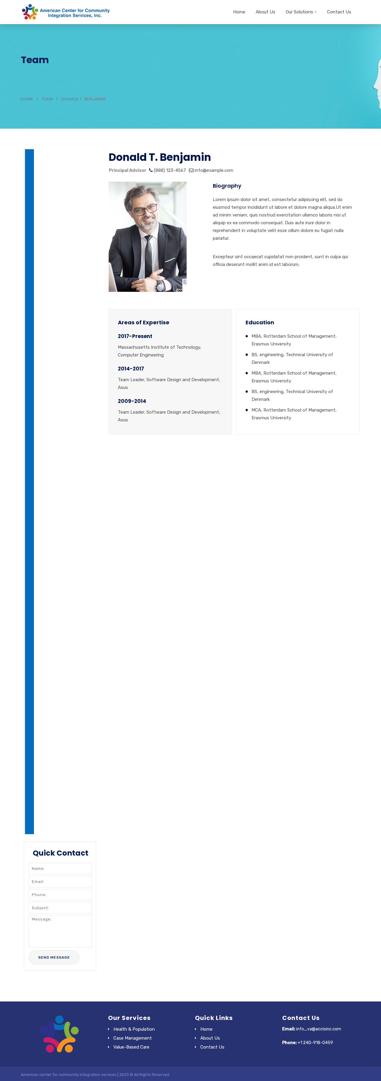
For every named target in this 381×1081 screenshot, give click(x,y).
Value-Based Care (131, 1047)
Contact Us (339, 12)
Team (47, 99)
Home (239, 12)
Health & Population (134, 1029)
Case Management (132, 1038)
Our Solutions (299, 12)
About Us (265, 12)
